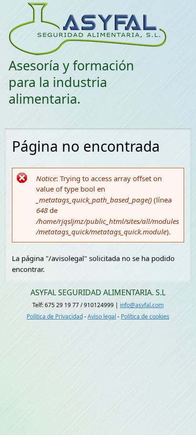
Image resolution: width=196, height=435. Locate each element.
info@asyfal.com (142, 305)
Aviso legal (102, 316)
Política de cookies (145, 316)
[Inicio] (97, 28)
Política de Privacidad (55, 316)
